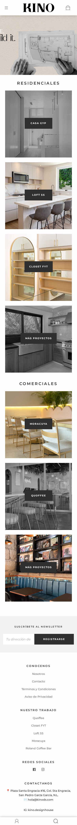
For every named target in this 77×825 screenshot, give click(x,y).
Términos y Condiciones (39, 689)
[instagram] (42, 769)
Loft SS (38, 733)
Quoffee (38, 718)
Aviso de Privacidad (39, 696)
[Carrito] (68, 7)
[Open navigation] (9, 8)
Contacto (38, 681)
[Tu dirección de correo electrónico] (18, 639)
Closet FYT (38, 725)
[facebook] (34, 769)
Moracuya (38, 741)
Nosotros (38, 674)
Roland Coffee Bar (39, 748)
